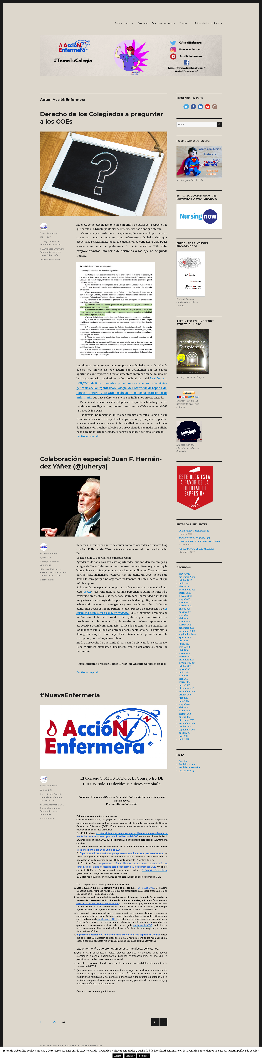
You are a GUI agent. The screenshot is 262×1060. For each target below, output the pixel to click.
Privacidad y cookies (207, 23)
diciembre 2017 (186, 659)
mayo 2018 (184, 647)
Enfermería (45, 252)
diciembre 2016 (186, 688)
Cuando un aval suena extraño (194, 531)
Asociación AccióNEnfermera (54, 1045)
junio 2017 (184, 672)
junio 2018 (184, 644)
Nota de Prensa (47, 800)
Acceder (183, 761)
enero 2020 (184, 609)
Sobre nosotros (124, 23)
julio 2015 (183, 736)
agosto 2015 (185, 733)
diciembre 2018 (186, 628)
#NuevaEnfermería (70, 695)
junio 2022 (184, 583)
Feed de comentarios (189, 767)
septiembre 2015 (187, 729)
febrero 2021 (185, 596)
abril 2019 (183, 618)
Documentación (161, 23)
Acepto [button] (117, 1056)
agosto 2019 (185, 612)
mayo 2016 (184, 704)
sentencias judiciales (50, 575)
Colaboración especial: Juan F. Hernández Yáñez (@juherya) (101, 462)
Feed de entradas (187, 764)
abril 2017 (183, 679)
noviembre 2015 (187, 723)
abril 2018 (183, 650)
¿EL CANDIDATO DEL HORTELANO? (196, 549)
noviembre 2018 (187, 631)
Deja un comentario (50, 259)
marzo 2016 (184, 710)
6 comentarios (47, 579)
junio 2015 (184, 739)
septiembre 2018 (187, 634)
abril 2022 (184, 586)
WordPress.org (186, 770)
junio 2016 (184, 701)
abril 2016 (183, 707)
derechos (56, 244)
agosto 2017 (184, 669)
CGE (42, 249)
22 (56, 1022)
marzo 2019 (184, 621)
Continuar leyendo (87, 436)
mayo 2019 (184, 615)
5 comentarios (47, 818)
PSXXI (87, 591)
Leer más (144, 1056)
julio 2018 (183, 640)
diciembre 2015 (186, 720)
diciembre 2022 (187, 577)
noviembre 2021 (187, 589)
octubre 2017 (185, 666)
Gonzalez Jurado (58, 572)
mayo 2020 (184, 599)
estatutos (56, 252)
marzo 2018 (184, 653)
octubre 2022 (185, 580)
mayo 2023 (184, 574)
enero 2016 (184, 717)
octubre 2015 (185, 726)
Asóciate (143, 23)
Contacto (184, 23)
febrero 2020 (185, 605)
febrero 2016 (185, 714)
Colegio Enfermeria (54, 249)
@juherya (44, 569)
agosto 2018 (185, 637)
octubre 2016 (185, 694)
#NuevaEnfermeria (49, 804)
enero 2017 (184, 685)
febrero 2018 (185, 656)
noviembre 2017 (187, 663)
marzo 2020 (185, 602)
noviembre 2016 (187, 691)
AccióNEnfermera (48, 233)
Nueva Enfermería (49, 255)
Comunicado (46, 794)
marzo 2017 (184, 682)
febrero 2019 (185, 624)
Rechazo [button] (130, 1056)
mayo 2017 (184, 675)
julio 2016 (183, 698)
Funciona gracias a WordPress (87, 1045)
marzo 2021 (185, 593)
